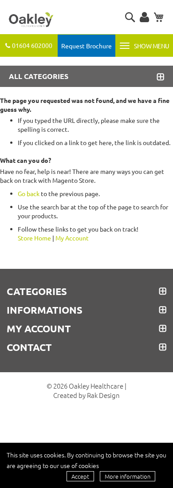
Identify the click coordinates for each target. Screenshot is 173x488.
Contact (29, 347)
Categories (37, 291)
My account (39, 329)
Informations (45, 310)
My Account (72, 238)
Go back (28, 193)
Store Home (34, 238)
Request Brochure (86, 46)
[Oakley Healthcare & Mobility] (31, 20)
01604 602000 (32, 45)
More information (127, 476)
